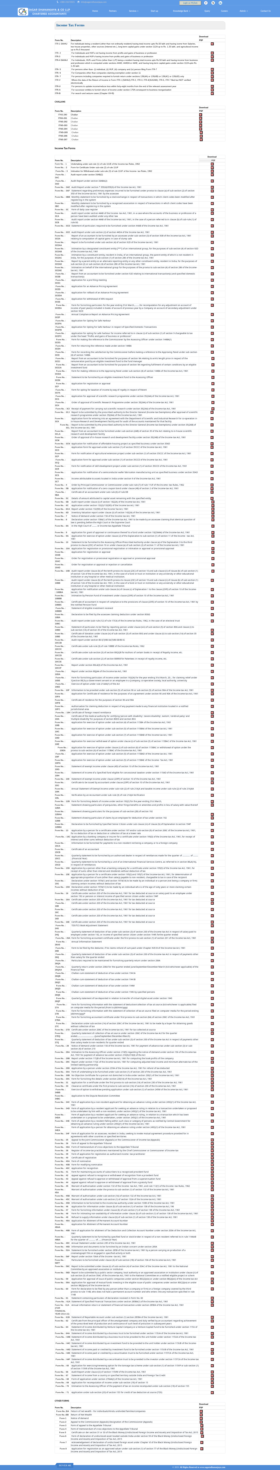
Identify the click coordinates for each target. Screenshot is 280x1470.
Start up (154, 11)
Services (133, 11)
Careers (224, 11)
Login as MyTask (190, 3)
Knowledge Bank (181, 11)
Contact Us (266, 11)
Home (95, 11)
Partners (113, 11)
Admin (243, 11)
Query (207, 11)
